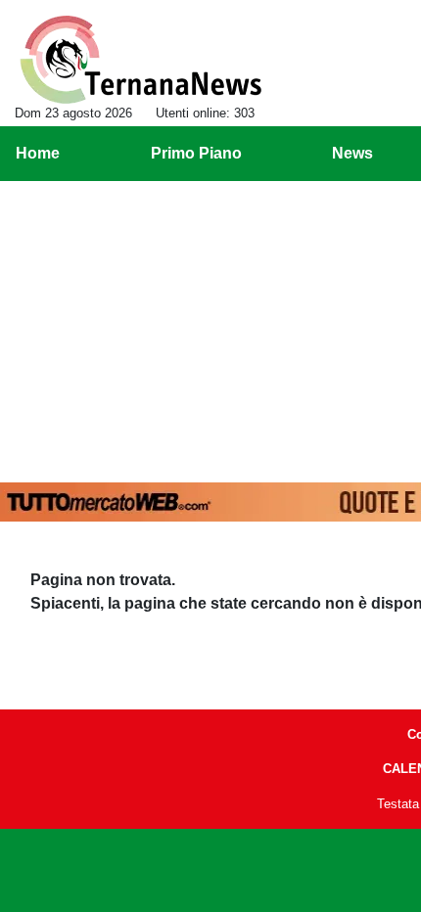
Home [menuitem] (38, 153)
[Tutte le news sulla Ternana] (140, 60)
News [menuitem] (352, 153)
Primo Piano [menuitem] (196, 153)
